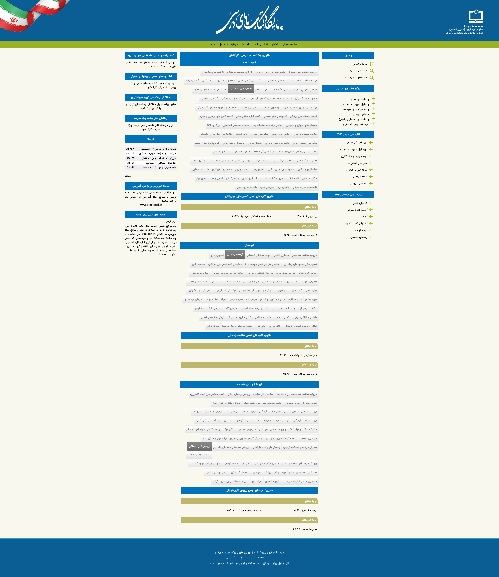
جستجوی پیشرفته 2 (356, 77)
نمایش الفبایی (359, 64)
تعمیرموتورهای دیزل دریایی (270, 72)
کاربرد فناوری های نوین (304, 235)
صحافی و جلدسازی (272, 282)
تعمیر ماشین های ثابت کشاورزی (207, 394)
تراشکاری (279, 161)
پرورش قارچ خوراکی (198, 446)
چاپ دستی (311, 290)
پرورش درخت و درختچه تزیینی (300, 447)
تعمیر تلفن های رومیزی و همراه (216, 116)
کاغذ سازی (296, 290)
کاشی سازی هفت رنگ (239, 317)
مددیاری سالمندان (274, 481)
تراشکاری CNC (199, 161)
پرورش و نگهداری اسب (242, 421)
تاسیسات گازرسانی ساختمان (302, 161)
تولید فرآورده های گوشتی (237, 463)
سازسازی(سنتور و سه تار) (260, 273)
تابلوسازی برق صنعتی (275, 116)
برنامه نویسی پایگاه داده (285, 90)
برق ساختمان (262, 90)
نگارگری (192, 290)
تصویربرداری (217, 255)
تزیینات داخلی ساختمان (304, 81)
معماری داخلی (281, 255)
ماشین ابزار (283, 187)
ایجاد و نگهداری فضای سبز (227, 403)
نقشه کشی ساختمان (277, 81)
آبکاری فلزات (192, 81)
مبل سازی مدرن (259, 134)
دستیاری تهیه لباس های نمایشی (225, 264)
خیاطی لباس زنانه (307, 273)
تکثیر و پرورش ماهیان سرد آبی (275, 429)
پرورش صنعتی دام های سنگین (300, 412)
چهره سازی (311, 299)
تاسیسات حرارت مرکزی (305, 187)
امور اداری (257, 472)
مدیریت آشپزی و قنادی (272, 299)
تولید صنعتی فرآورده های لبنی (270, 463)
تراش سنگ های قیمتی (212, 317)
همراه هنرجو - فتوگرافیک (303, 355)
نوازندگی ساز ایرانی (226, 290)
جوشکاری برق (255, 143)
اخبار (275, 44)
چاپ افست (242, 134)
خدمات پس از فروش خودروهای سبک (297, 152)
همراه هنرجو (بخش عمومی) (256, 216)
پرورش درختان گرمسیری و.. (207, 412)
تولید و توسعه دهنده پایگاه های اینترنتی (271, 98)
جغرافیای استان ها (357, 163)
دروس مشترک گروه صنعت (302, 72)
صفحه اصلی (290, 44)
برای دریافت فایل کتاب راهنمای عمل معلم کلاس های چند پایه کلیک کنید (151, 64)
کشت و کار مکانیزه (263, 394)
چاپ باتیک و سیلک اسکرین (225, 282)
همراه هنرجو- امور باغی (248, 510)
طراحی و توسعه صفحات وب (268, 125)
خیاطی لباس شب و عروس (243, 299)
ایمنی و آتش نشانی (216, 472)
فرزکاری (216, 169)
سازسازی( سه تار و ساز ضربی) (227, 273)
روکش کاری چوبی (280, 134)
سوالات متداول (228, 44)
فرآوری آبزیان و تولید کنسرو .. (204, 463)
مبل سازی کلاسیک (210, 134)
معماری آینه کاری (226, 81)
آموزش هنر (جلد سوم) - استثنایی (158, 158)
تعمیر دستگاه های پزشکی (303, 116)
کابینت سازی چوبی (262, 169)
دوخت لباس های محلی (284, 308)
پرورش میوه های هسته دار (303, 463)
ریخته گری (208, 81)
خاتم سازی (274, 326)
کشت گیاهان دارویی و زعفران (280, 438)
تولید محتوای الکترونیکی (210, 107)
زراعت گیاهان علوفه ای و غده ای (203, 429)
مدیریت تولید (309, 529)
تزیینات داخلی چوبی (233, 143)
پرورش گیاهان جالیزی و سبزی (246, 438)
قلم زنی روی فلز (309, 282)
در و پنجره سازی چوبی (207, 143)
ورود (212, 44)
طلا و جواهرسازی (199, 273)
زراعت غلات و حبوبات (198, 455)
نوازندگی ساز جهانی (249, 290)
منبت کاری (291, 282)
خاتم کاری (261, 326)
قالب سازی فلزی (200, 169)
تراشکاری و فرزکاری (307, 169)
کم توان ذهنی (359, 203)
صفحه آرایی (198, 264)
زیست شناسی (309, 510)
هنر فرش (199, 308)
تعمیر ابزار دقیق (250, 107)
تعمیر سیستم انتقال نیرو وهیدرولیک (262, 403)
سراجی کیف (213, 308)
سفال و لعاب (273, 317)
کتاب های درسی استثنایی (356, 124)
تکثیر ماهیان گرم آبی (270, 412)
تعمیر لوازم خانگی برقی (248, 116)
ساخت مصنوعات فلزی (305, 134)
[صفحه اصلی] (464, 20)
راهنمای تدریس (361, 114)
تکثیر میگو (228, 429)
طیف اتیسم (361, 230)
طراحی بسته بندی (285, 273)
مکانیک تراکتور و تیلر (306, 429)
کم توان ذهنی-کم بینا (356, 223)
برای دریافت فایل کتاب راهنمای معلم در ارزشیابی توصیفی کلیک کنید (155, 85)
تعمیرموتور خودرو (284, 169)
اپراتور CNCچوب (241, 152)
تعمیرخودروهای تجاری (277, 143)
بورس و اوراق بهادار (275, 472)
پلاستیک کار (232, 178)
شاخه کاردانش (359, 177)
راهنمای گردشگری (239, 472)
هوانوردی (257, 481)
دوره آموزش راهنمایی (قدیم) (354, 119)
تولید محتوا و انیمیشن (258, 255)
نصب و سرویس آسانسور (236, 125)
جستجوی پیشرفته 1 (356, 71)
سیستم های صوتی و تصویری (301, 125)
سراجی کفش (230, 308)
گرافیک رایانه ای (235, 254)
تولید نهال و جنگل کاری (215, 438)
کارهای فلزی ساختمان (213, 72)
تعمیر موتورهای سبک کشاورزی (301, 403)
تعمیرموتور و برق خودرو (235, 169)
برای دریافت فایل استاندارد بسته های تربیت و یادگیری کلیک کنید (151, 106)
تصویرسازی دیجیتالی (241, 89)
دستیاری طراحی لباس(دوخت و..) (263, 264)
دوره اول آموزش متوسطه (356, 104)
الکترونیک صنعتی (210, 98)
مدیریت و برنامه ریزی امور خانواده (231, 481)
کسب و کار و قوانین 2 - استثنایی (158, 149)
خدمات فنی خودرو (251, 178)
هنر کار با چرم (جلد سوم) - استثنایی (157, 153)
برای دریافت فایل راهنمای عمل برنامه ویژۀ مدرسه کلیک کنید (150, 127)
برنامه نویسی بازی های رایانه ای (300, 107)
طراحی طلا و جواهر (215, 299)
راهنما (246, 44)
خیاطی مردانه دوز (193, 299)
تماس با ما (260, 44)
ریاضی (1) (311, 216)
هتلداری (312, 472)
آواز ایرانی (268, 290)
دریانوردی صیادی (247, 429)
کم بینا (364, 216)
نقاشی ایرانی (205, 290)
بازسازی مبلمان (221, 152)
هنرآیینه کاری (295, 299)
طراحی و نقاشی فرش (305, 317)
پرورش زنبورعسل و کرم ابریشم (274, 421)
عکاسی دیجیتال (308, 308)
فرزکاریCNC (213, 125)
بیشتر (128, 176)
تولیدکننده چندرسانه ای (234, 98)
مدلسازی (228, 134)
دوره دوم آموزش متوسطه (356, 109)
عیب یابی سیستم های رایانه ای (210, 90)
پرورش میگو (220, 421)
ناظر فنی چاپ (267, 187)
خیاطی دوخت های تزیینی (254, 308)
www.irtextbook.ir (151, 205)
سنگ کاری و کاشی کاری (251, 81)
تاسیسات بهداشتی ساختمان (225, 161)
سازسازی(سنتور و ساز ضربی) (237, 326)
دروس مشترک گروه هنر (304, 255)
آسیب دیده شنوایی (357, 210)
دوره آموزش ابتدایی (359, 99)
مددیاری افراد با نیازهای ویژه (302, 481)
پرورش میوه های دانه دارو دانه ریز (231, 447)
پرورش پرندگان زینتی (238, 394)
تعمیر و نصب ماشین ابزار (209, 178)
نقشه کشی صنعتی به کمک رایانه (282, 178)
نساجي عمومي (309, 90)
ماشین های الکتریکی (306, 98)
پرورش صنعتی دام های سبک (240, 412)
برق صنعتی (232, 107)
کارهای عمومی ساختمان (239, 72)
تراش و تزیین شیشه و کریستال (300, 326)
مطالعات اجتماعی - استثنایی (161, 163)
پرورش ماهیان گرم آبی (305, 421)
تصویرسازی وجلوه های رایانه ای (300, 264)
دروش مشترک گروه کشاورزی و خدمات (296, 394)
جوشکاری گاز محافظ (263, 152)
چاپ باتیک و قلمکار (198, 282)
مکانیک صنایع (309, 178)
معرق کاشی (212, 326)
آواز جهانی (282, 290)
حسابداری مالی (297, 472)
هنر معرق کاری (251, 282)
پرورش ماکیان (203, 421)
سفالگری (259, 317)
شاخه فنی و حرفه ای (356, 170)
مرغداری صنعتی (308, 438)
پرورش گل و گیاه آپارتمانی (266, 447)
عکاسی (287, 317)
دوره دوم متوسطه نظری (354, 156)
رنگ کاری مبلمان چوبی (304, 143)
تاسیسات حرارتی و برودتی (257, 161)
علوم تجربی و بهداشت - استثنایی (158, 167)
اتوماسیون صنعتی (270, 107)
